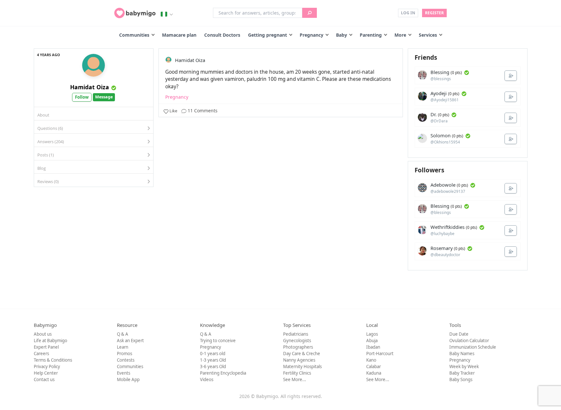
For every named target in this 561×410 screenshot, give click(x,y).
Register (434, 13)
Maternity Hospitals (302, 366)
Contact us (44, 379)
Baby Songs (460, 379)
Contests (125, 360)
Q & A (122, 334)
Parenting (371, 35)
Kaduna (373, 373)
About (43, 115)
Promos (124, 353)
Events (123, 373)
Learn (122, 347)
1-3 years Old (213, 360)
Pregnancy (311, 35)
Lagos (372, 334)
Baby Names (461, 353)
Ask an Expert (130, 340)
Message (104, 97)
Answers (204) (50, 141)
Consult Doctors (222, 35)
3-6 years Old (213, 366)
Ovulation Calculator (469, 340)
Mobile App (128, 379)
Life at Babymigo (50, 340)
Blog (41, 168)
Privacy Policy (47, 366)
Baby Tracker (462, 373)
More (400, 35)
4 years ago (48, 54)
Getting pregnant (267, 35)
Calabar (373, 366)
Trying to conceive (218, 340)
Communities (134, 35)
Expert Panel (46, 347)
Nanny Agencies (299, 360)
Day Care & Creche (301, 353)
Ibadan (373, 347)
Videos (206, 379)
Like (173, 111)
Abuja (372, 340)
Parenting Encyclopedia (223, 373)
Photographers (298, 347)
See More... (294, 379)
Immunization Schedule (472, 347)
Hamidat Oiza (89, 87)
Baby (341, 35)
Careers (41, 353)
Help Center (46, 373)
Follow (82, 97)
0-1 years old (212, 353)
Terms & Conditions (53, 360)
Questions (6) (50, 128)
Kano (371, 360)
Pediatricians (295, 334)
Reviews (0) (48, 181)
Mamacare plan (179, 35)
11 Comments (202, 110)
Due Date (458, 334)
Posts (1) (45, 155)
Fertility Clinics (297, 373)
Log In (408, 13)
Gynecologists (297, 340)
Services (428, 35)
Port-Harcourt (379, 353)
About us (43, 334)
